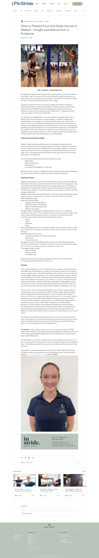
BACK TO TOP (49, 527)
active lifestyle (59, 10)
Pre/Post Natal (28, 10)
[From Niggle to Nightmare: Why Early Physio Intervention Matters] (74, 480)
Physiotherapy (49, 10)
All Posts (15, 10)
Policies (16, 536)
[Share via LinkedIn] (29, 457)
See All (84, 471)
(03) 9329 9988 (64, 539)
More (75, 10)
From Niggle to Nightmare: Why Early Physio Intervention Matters (74, 490)
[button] (84, 10)
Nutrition (36, 10)
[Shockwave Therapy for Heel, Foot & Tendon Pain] (49, 480)
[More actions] (77, 21)
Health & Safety (17, 538)
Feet (21, 10)
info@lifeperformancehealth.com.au (67, 542)
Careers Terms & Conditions (18, 535)
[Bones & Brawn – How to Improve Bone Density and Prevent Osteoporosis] (24, 480)
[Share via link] (33, 457)
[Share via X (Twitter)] (25, 457)
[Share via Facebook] (21, 457)
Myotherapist (68, 10)
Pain (42, 10)
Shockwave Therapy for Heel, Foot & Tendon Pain (49, 490)
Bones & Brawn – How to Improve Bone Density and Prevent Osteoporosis (23, 490)
